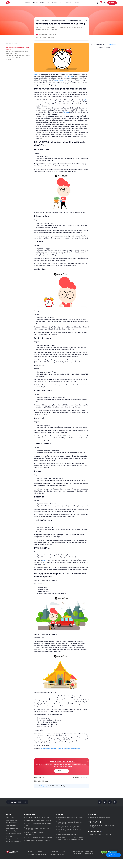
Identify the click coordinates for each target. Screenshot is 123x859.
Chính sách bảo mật (11, 820)
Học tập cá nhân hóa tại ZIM (13, 841)
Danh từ (44, 560)
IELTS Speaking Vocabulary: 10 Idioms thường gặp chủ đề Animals (60, 748)
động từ (42, 166)
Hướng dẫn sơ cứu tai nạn (13, 839)
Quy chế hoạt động (11, 831)
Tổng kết (8, 59)
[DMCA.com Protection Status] (104, 852)
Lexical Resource (59, 81)
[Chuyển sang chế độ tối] (104, 2)
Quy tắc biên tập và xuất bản (13, 833)
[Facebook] (100, 802)
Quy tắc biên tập (42, 37)
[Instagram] (115, 802)
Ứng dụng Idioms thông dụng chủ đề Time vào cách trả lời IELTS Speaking (18, 56)
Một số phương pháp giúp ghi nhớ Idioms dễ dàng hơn (17, 48)
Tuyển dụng (9, 836)
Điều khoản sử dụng (11, 822)
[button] (97, 3)
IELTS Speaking (68, 77)
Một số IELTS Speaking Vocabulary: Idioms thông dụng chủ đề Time (17, 52)
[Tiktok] (110, 802)
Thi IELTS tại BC (10, 817)
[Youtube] (105, 802)
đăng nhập (44, 786)
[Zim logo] (8, 2)
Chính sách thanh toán (12, 828)
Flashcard (66, 112)
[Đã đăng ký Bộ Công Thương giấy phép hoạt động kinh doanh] (112, 852)
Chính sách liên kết (11, 825)
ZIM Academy (43, 34)
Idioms (36, 75)
